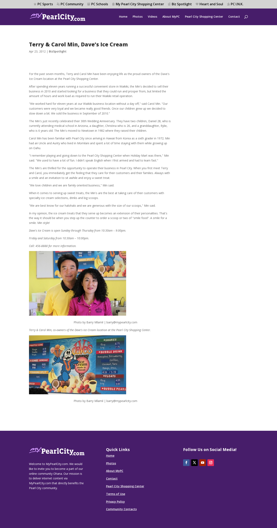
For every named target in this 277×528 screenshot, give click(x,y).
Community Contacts (121, 509)
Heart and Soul (211, 4)
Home (123, 16)
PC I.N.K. (237, 4)
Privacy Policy (115, 501)
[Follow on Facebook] (186, 462)
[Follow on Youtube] (202, 462)
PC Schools (99, 4)
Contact (234, 16)
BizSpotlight (58, 51)
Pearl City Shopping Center (204, 16)
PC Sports (45, 4)
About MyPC (171, 16)
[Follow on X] (194, 462)
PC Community (72, 4)
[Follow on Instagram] (210, 462)
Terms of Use (115, 494)
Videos (152, 16)
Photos (138, 16)
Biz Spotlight (182, 4)
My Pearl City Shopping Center (140, 4)
